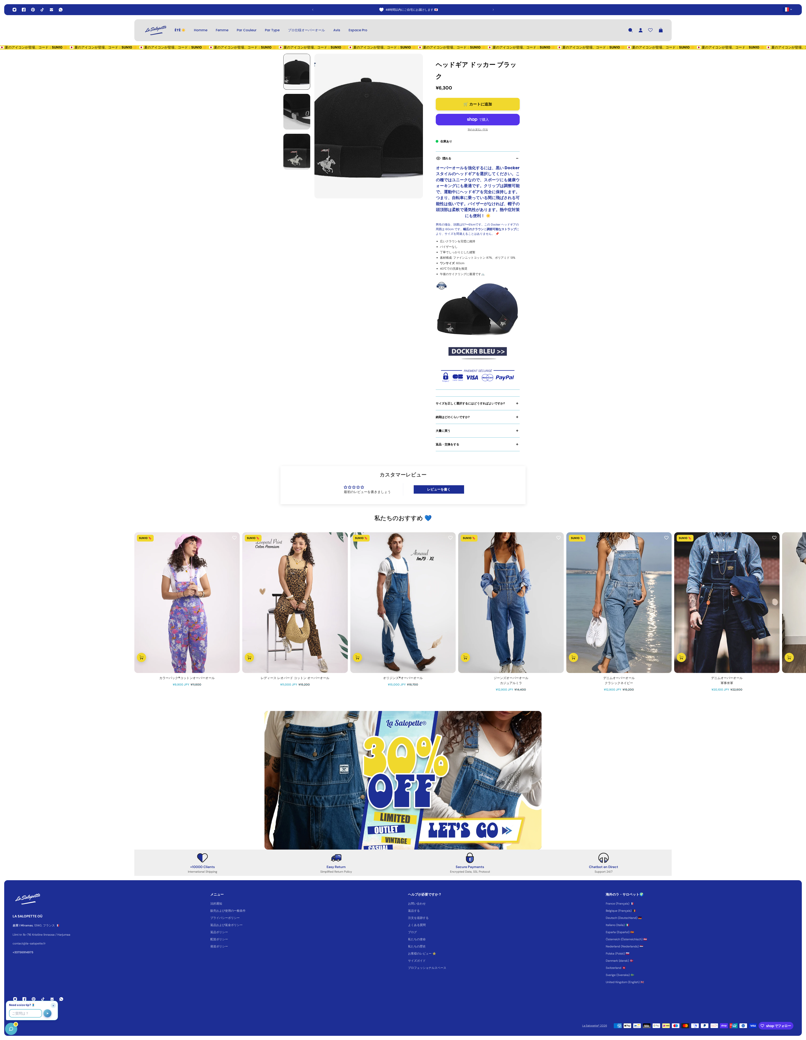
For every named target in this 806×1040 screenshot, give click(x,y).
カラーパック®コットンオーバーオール (187, 678)
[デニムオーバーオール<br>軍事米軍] (727, 602)
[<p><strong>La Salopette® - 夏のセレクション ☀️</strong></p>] (403, 9)
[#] (403, 780)
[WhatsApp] (60, 9)
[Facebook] (23, 9)
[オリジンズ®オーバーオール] (403, 602)
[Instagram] (14, 9)
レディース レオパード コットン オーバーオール (295, 678)
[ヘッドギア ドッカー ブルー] (478, 323)
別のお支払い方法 (478, 129)
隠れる (446, 158)
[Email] (51, 9)
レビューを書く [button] (439, 489)
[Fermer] (66, 933)
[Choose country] (787, 9)
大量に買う (443, 431)
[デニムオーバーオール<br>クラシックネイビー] (619, 602)
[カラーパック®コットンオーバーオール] (187, 602)
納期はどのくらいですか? (453, 417)
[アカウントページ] (641, 30)
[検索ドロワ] (630, 30)
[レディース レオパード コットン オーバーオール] (295, 602)
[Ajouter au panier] (141, 657)
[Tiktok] (42, 9)
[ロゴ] (155, 30)
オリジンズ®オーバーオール (403, 678)
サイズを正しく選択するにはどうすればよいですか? (470, 403)
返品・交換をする (447, 444)
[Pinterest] (33, 9)
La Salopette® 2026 (594, 1025)
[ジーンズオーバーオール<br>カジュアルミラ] (511, 602)
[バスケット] (661, 30)
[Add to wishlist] (234, 537)
